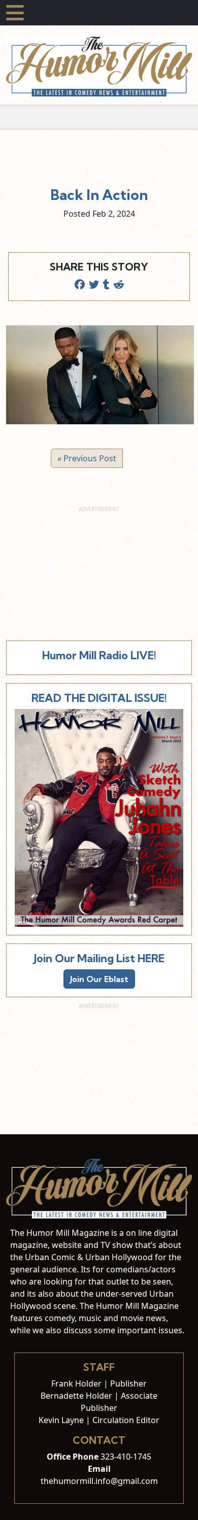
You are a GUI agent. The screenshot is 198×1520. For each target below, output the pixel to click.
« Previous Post (86, 458)
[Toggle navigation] (15, 13)
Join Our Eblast (99, 979)
